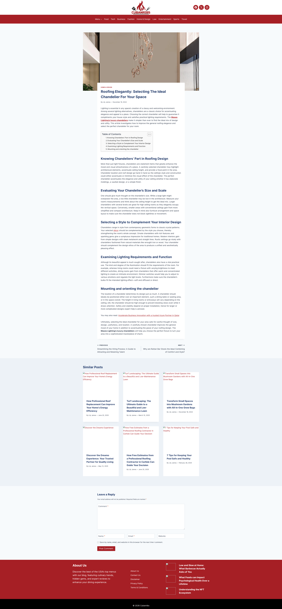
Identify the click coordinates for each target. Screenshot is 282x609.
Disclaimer (135, 579)
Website (162, 536)
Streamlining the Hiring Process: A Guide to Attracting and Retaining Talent (116, 348)
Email (131, 536)
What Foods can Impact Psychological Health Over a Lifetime (194, 580)
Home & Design (143, 19)
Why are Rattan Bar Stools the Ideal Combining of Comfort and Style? (164, 348)
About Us (135, 571)
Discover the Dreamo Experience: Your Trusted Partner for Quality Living (99, 458)
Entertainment (165, 19)
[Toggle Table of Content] (148, 134)
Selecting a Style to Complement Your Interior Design (129, 143)
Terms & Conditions (139, 587)
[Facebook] (195, 7)
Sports (176, 19)
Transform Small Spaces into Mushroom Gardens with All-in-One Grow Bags (181, 404)
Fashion (131, 19)
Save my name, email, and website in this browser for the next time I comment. (131, 542)
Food (106, 19)
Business (121, 19)
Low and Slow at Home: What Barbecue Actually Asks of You (192, 568)
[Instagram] (207, 7)
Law (154, 19)
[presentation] (101, 384)
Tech (113, 19)
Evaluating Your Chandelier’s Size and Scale (125, 140)
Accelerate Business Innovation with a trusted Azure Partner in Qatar (148, 315)
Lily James (106, 102)
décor (116, 230)
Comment (103, 506)
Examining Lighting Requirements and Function (126, 146)
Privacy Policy (137, 583)
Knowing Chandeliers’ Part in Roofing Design (125, 138)
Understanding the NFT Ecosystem (191, 591)
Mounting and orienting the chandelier (123, 149)
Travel (184, 19)
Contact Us (135, 575)
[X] (201, 7)
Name (101, 536)
